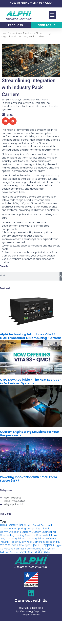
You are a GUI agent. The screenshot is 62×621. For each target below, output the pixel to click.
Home (3, 33)
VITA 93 (25, 552)
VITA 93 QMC (40, 552)
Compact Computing (13, 528)
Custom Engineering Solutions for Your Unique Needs (29, 433)
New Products (26, 33)
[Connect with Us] (31, 593)
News (12, 33)
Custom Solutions (46, 535)
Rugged (46, 545)
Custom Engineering (44, 532)
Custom (26, 532)
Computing (33, 528)
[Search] (61, 276)
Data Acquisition (15, 538)
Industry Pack (8, 541)
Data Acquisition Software (41, 538)
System (51, 548)
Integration (49, 541)
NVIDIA (14, 545)
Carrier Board (32, 525)
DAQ (2, 538)
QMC (35, 545)
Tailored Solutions (10, 552)
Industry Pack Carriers (29, 541)
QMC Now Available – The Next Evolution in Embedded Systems (31, 381)
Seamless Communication (30, 548)
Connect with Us (31, 600)
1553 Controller (11, 525)
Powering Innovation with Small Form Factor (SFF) (28, 479)
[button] (52, 15)
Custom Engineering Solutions (17, 535)
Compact (46, 525)
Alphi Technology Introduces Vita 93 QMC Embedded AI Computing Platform (30, 336)
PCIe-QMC (25, 545)
